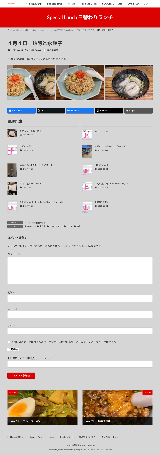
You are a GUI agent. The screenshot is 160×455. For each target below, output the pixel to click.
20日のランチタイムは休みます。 (111, 146)
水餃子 (69, 226)
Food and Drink (66, 437)
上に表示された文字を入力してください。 (31, 358)
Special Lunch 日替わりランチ (37, 223)
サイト (11, 325)
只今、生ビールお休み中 (32, 183)
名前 (11, 292)
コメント (13, 254)
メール (12, 308)
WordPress (63, 449)
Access (51, 437)
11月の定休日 (101, 165)
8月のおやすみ (102, 202)
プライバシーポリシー (110, 437)
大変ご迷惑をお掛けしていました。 (37, 165)
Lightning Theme (79, 449)
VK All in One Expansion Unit (100, 449)
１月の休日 (25, 146)
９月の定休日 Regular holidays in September (42, 202)
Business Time (36, 437)
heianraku (31, 226)
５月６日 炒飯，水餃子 (32, 130)
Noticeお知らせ (16, 437)
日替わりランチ (56, 226)
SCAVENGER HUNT (87, 437)
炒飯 (78, 226)
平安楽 (42, 226)
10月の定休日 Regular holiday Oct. (112, 183)
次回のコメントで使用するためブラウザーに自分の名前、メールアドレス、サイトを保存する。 (64, 341)
